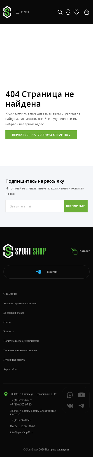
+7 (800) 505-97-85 (21, 404)
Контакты (8, 331)
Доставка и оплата (13, 312)
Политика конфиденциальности (21, 340)
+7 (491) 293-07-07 (21, 400)
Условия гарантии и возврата (19, 303)
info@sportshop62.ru (21, 432)
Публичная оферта (14, 359)
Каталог (84, 250)
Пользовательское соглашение (20, 350)
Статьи (7, 322)
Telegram (52, 271)
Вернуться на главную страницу (41, 135)
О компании (10, 293)
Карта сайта (9, 369)
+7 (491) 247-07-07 (21, 420)
